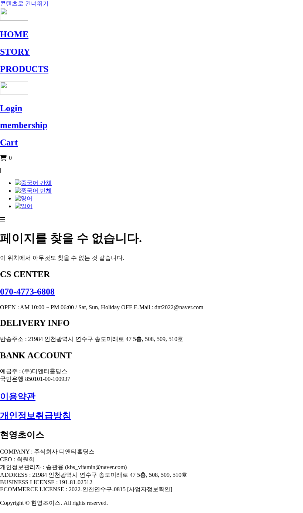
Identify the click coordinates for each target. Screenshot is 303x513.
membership (23, 125)
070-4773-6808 (27, 291)
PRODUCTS (24, 69)
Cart (9, 142)
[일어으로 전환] (24, 206)
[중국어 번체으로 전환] (33, 190)
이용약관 (17, 396)
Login (11, 108)
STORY (15, 51)
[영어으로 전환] (24, 198)
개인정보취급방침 (35, 415)
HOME (14, 34)
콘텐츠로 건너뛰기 (24, 3)
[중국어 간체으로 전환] (33, 183)
